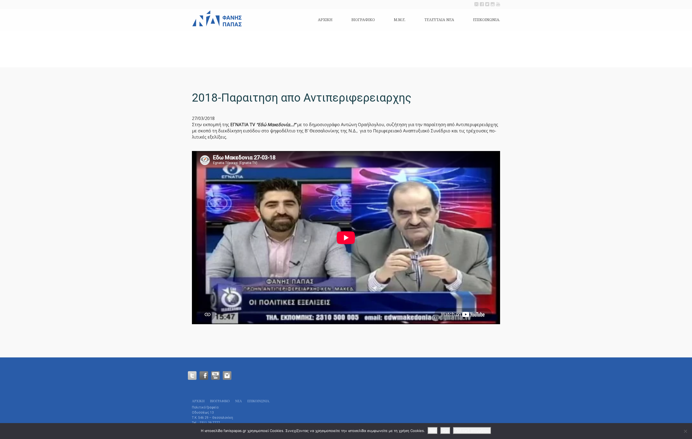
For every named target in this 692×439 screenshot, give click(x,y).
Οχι (445, 430)
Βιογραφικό (363, 19)
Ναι (432, 430)
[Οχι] (685, 431)
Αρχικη (325, 19)
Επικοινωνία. (486, 19)
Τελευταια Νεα (439, 19)
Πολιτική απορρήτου (472, 430)
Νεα (238, 401)
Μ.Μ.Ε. (399, 19)
